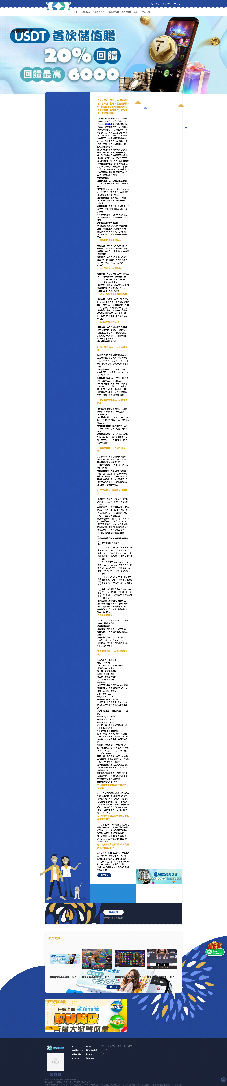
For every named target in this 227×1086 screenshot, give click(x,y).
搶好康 (137, 12)
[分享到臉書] (55, 1074)
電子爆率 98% (99, 12)
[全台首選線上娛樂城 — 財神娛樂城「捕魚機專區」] (170, 958)
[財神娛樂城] (113, 54)
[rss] (59, 1074)
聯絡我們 (166, 4)
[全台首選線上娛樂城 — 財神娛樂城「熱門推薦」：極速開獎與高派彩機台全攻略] (73, 958)
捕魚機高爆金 (113, 12)
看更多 (104, 875)
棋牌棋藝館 (126, 12)
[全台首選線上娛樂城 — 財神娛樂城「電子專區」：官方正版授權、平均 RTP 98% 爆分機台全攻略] (105, 958)
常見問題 (146, 12)
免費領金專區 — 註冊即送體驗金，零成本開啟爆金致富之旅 (73, 1013)
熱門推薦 (86, 12)
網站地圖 (90, 1058)
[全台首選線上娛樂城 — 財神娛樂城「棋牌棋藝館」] (138, 958)
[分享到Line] (51, 1074)
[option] (113, 54)
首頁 (77, 12)
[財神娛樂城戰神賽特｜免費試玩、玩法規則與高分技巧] (58, 6)
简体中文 (155, 4)
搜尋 (178, 4)
